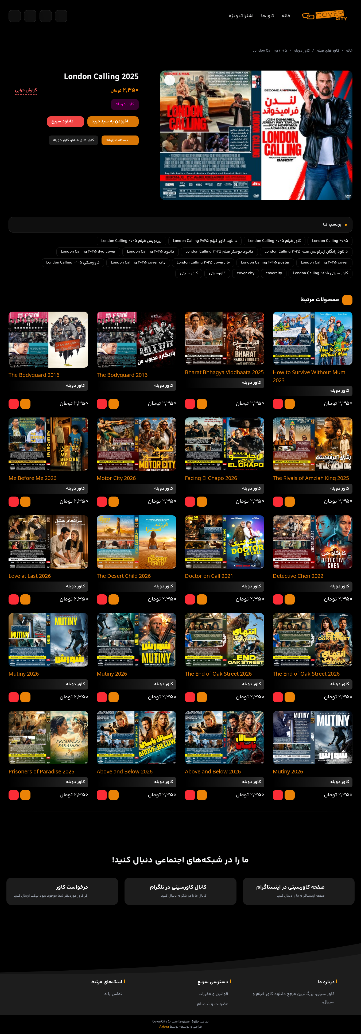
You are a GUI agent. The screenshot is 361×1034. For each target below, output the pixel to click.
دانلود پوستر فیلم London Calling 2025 (219, 252)
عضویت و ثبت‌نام (212, 1004)
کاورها (267, 16)
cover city (245, 273)
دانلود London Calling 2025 (150, 252)
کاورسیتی (217, 273)
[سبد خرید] (30, 16)
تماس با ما (112, 994)
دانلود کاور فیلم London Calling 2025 (205, 241)
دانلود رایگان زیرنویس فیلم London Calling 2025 (306, 252)
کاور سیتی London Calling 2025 (320, 273)
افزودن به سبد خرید (110, 121)
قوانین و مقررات (213, 994)
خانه (286, 16)
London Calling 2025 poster (265, 263)
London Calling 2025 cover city (138, 263)
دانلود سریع (62, 121)
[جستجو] (15, 16)
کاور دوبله (302, 50)
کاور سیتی (189, 273)
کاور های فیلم (327, 50)
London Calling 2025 (330, 241)
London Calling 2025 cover (324, 263)
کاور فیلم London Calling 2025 (274, 241)
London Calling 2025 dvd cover (88, 252)
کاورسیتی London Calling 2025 (73, 263)
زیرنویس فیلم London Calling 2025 (131, 241)
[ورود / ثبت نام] (61, 16)
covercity (274, 273)
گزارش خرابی (26, 90)
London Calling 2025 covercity (203, 263)
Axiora (164, 1026)
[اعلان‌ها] (46, 16)
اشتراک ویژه (241, 16)
